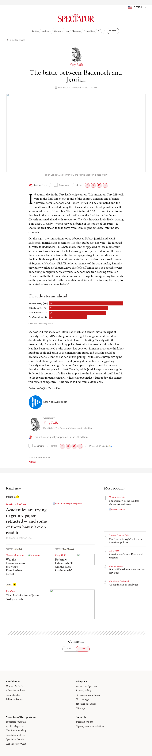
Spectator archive (15, 735)
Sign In (112, 31)
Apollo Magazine (15, 726)
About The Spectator (87, 686)
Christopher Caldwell (119, 580)
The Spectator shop (16, 730)
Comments (64, 185)
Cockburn (46, 31)
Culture (57, 31)
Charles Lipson (116, 565)
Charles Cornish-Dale (119, 535)
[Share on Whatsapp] (99, 185)
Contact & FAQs (14, 686)
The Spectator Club (16, 743)
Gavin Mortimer (15, 555)
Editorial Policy (14, 699)
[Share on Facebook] (87, 185)
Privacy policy (83, 690)
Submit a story (14, 695)
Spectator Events (15, 739)
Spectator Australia (16, 721)
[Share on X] (93, 185)
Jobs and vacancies (86, 703)
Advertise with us (15, 690)
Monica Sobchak (117, 497)
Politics (35, 31)
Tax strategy (82, 699)
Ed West (10, 591)
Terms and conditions (88, 695)
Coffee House (18, 40)
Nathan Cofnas (16, 504)
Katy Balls (50, 423)
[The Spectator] (76, 18)
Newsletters (89, 31)
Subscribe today (84, 721)
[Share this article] (105, 185)
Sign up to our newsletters (90, 726)
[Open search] (100, 31)
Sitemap (80, 708)
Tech (66, 31)
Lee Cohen (114, 550)
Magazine (76, 31)
